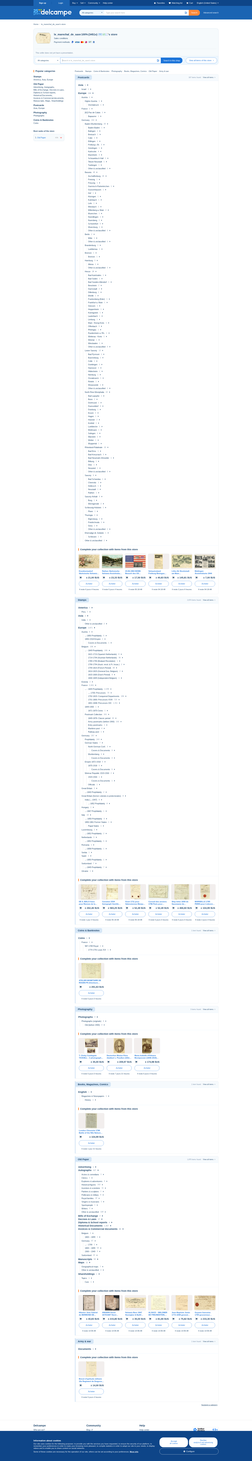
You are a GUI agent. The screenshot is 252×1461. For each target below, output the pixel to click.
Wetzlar (91, 340)
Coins (35, 123)
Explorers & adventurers (92, 1181)
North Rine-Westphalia (94, 392)
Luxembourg (87, 830)
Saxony (88, 475)
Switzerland (86, 863)
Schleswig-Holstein (93, 507)
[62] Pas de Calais (92, 112)
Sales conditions (61, 38)
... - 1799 (88, 1245)
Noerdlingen (93, 217)
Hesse (87, 271)
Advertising (38, 87)
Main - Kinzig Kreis (96, 323)
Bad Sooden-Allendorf (97, 282)
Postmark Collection (93, 714)
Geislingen (92, 148)
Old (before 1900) (92, 1025)
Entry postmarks (95, 725)
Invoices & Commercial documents (48, 98)
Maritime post (94, 728)
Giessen (91, 306)
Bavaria (88, 172)
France (85, 109)
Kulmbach (92, 200)
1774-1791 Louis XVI (97, 950)
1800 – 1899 (90, 1237)
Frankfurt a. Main (95, 302)
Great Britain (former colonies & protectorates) (101, 796)
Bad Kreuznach (94, 454)
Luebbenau (93, 249)
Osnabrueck (93, 378)
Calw (90, 138)
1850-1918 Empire (93, 639)
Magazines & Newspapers (93, 1096)
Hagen (91, 416)
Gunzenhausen (94, 190)
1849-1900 (89, 707)
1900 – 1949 (90, 1251)
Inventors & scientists (91, 1188)
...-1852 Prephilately (96, 803)
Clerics (85, 1178)
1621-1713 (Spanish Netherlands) (102, 654)
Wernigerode (93, 504)
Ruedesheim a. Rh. (96, 333)
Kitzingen (92, 196)
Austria (85, 97)
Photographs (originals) (91, 1021)
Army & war (164, 71)
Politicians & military (90, 1195)
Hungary (85, 807)
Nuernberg (92, 220)
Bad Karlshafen (94, 275)
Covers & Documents (97, 643)
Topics (84, 1278)
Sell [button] (81, 3)
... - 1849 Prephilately (94, 650)
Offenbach (92, 326)
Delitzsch (92, 486)
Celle (90, 361)
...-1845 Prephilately (93, 867)
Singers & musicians (90, 1202)
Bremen (88, 253)
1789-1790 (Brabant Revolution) (101, 661)
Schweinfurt (93, 224)
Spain (84, 856)
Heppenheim (93, 309)
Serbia (84, 852)
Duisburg (92, 409)
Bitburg (91, 461)
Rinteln (91, 381)
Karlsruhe (92, 151)
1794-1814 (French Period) (99, 668)
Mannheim (92, 155)
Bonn (90, 399)
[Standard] (107, 34)
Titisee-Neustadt (95, 162)
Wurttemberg (93, 754)
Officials (91, 784)
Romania (85, 845)
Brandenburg (90, 245)
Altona (90, 264)
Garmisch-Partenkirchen (98, 186)
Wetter (91, 440)
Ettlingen (91, 141)
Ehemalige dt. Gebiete (94, 533)
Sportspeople (87, 1205)
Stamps (37, 76)
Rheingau (92, 330)
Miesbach (92, 207)
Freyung (91, 183)
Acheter (89, 584)
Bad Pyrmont (93, 354)
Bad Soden (93, 279)
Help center (144, 1430)
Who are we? (39, 1430)
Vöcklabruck (93, 105)
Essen (91, 413)
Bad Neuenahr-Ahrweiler (98, 458)
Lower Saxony (91, 350)
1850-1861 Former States (96, 822)
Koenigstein (93, 313)
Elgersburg (92, 519)
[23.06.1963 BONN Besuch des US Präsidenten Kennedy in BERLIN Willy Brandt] (135, 561)
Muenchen (92, 213)
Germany (86, 120)
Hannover (92, 368)
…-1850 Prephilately (93, 819)
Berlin (87, 234)
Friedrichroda (93, 522)
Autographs (49, 87)
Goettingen (92, 364)
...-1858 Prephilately (93, 849)
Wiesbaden (93, 343)
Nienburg (92, 375)
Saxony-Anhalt (91, 496)
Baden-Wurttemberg (93, 124)
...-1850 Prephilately (93, 636)
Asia (44, 80)
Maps (47, 101)
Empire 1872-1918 (93, 762)
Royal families (88, 1198)
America (37, 80)
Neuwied (92, 468)
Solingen (91, 433)
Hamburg (89, 260)
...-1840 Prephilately (93, 792)
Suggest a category (209, 1405)
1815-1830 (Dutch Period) (99, 675)
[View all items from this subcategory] (87, 85)
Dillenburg (92, 292)
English (82, 1092)
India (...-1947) (91, 800)
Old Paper (38, 84)
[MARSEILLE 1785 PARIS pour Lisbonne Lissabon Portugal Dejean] (205, 892)
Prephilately (90, 739)
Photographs (38, 115)
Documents (84, 1349)
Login (60, 3)
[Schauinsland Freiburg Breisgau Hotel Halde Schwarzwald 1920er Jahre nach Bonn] (158, 561)
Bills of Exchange (40, 90)
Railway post (93, 732)
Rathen (91, 493)
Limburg (91, 319)
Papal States (93, 826)
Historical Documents (42, 95)
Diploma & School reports (44, 92)
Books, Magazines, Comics (135, 71)
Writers (85, 1208)
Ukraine (85, 871)
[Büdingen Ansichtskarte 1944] (205, 561)
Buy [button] (74, 3)
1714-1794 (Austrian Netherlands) (102, 658)
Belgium (85, 647)
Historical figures (89, 1185)
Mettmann (92, 430)
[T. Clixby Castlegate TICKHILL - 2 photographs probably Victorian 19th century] (91, 1046)
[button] (186, 13)
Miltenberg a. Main (96, 210)
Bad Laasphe (93, 396)
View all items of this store (200, 60)
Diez (90, 465)
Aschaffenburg (94, 176)
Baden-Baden (94, 128)
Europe (50, 80)
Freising (91, 179)
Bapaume (92, 116)
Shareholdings (57, 101)
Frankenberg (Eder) (96, 299)
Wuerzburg (93, 227)
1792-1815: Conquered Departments (103, 696)
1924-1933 (92, 777)
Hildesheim (93, 371)
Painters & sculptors (90, 1191)
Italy (83, 815)
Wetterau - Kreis (95, 336)
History (88, 1100)
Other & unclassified (96, 168)
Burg (90, 500)
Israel (84, 89)
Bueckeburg (93, 358)
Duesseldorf (93, 406)
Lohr (90, 203)
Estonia (85, 682)
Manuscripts (38, 101)
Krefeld (91, 423)
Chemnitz (92, 482)
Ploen (90, 511)
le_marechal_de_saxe (67, 34)
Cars (87, 1282)
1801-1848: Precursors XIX (99, 703)
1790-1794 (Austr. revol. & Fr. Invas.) (104, 664)
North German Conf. (97, 746)
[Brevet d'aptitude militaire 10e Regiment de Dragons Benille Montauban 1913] (91, 1369)
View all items (208, 77)
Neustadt (92, 489)
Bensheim (92, 285)
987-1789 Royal (91, 946)
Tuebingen (92, 165)
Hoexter (91, 420)
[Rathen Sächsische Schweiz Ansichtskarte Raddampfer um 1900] (112, 561)
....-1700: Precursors (97, 693)
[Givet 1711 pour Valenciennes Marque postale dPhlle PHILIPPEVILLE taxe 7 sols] (135, 892)
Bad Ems (92, 451)
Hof (89, 193)
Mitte (90, 238)
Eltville (91, 296)
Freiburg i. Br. (93, 145)
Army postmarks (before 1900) (101, 721)
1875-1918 (92, 765)
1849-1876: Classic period (99, 718)
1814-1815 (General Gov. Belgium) (103, 671)
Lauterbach (93, 316)
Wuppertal (92, 443)
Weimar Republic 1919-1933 (97, 773)
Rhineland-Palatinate (93, 447)
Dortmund (92, 403)
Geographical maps (90, 1267)
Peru (84, 612)
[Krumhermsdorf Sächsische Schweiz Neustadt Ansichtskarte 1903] (89, 561)
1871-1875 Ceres (95, 710)
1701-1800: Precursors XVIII (100, 700)
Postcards (38, 105)
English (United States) (207, 3)
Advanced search (211, 13)
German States (91, 743)
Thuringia (89, 515)
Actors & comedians (90, 1174)
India (84, 620)
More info (134, 1452)
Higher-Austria (91, 101)
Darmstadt (92, 289)
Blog (88, 1430)
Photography (40, 112)
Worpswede (93, 385)
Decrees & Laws (56, 90)
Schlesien (92, 537)
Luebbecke (93, 426)
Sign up (42, 3)
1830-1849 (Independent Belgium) (102, 678)
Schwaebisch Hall (95, 158)
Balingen (91, 131)
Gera (90, 526)
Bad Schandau (94, 479)
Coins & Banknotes (43, 120)
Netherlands (87, 837)
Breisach (92, 134)
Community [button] (93, 3)
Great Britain (87, 788)
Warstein (92, 437)
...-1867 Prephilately (93, 811)
